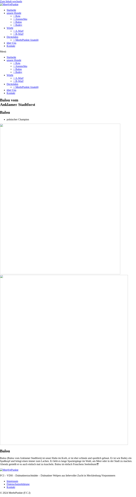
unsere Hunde (14, 13)
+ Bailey (17, 25)
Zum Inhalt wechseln (11, 1)
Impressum (12, 481)
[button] (68, 51)
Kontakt (11, 45)
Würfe (10, 28)
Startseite (11, 10)
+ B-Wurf (18, 34)
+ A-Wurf (18, 31)
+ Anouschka (20, 19)
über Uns (11, 42)
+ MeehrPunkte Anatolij (25, 40)
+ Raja (16, 16)
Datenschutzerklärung (18, 484)
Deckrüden (12, 37)
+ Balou (17, 22)
